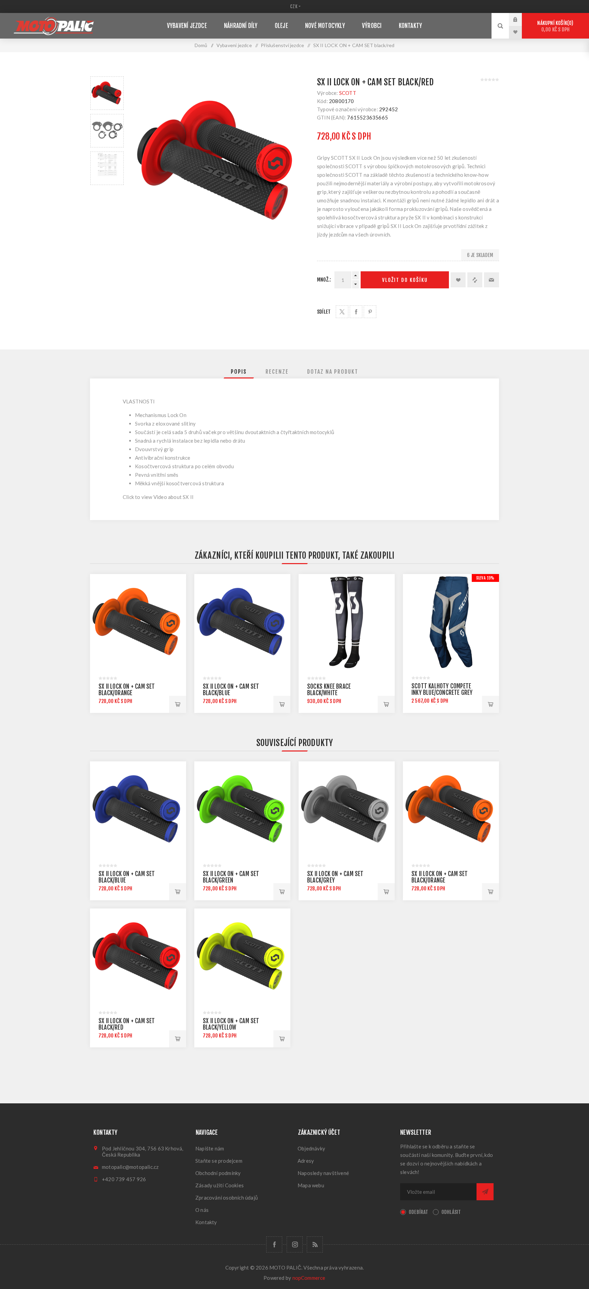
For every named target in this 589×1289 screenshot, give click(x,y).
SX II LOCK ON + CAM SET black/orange (127, 690)
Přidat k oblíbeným (458, 279)
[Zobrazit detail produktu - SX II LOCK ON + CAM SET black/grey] (347, 809)
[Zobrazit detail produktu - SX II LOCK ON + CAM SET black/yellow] (242, 956)
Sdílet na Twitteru (342, 311)
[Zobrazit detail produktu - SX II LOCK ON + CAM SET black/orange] (138, 622)
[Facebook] (274, 1244)
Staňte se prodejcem (218, 1161)
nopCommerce (309, 1278)
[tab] (239, 371)
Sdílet (324, 312)
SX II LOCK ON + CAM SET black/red (127, 1024)
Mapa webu (311, 1185)
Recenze (277, 371)
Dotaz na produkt (332, 371)
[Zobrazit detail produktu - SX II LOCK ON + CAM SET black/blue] (242, 622)
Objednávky (311, 1148)
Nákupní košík (554, 26)
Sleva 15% (485, 578)
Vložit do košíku (405, 280)
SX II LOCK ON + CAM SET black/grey (335, 877)
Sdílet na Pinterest (370, 311)
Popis (239, 371)
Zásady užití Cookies (219, 1185)
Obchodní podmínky (218, 1173)
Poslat (485, 1191)
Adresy (306, 1161)
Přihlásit (520, 19)
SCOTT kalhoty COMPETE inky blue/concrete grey (442, 689)
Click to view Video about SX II (158, 497)
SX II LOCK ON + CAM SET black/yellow (231, 1024)
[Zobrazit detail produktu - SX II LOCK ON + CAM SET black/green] (242, 809)
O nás (202, 1210)
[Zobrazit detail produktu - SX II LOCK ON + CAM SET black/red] (138, 956)
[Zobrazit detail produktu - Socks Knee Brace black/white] (347, 622)
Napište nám (209, 1148)
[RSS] (315, 1244)
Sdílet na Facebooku (356, 311)
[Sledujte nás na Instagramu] (295, 1244)
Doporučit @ (491, 279)
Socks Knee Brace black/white (329, 690)
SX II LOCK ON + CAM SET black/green (231, 877)
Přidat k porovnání (474, 279)
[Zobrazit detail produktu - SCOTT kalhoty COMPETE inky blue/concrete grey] (451, 622)
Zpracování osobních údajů (226, 1197)
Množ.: (324, 279)
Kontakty (206, 1222)
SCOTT (347, 93)
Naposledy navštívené (323, 1173)
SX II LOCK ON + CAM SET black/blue (231, 690)
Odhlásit (451, 1212)
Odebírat (418, 1212)
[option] (107, 93)
